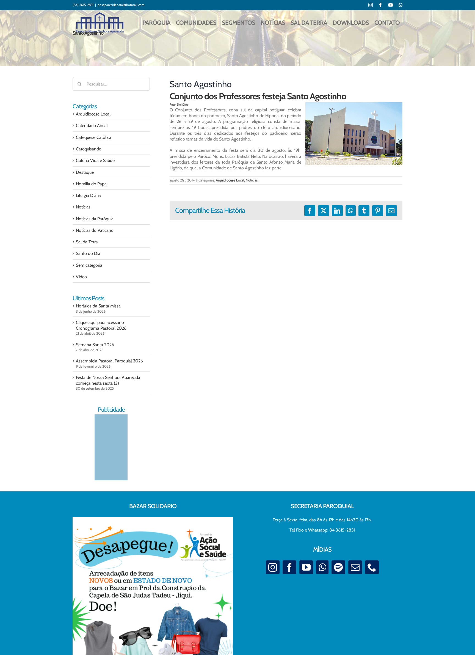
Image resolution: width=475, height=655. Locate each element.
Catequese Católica (93, 137)
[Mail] (355, 567)
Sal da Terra (87, 241)
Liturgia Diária (88, 195)
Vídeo (81, 276)
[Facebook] (289, 567)
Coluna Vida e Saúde (95, 160)
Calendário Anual (92, 125)
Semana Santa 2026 (95, 344)
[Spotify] (338, 567)
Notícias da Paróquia (95, 218)
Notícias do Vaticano (95, 230)
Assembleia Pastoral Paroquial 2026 (109, 361)
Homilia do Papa (91, 183)
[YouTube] (306, 567)
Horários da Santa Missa (98, 306)
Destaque (85, 172)
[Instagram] (273, 567)
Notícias (252, 180)
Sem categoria (89, 265)
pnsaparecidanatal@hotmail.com (121, 5)
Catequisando (88, 149)
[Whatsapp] (322, 567)
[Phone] (372, 567)
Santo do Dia (88, 253)
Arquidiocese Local (230, 180)
